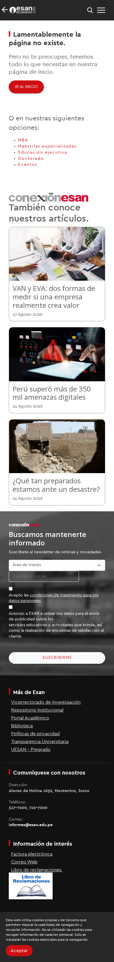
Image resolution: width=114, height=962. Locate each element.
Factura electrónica (31, 854)
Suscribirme (57, 658)
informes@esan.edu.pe (31, 825)
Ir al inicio (26, 87)
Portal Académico (30, 718)
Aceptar (19, 950)
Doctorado (31, 159)
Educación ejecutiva (42, 152)
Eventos (27, 165)
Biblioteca (22, 726)
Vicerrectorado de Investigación (46, 702)
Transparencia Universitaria (39, 741)
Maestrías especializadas (47, 146)
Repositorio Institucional (37, 710)
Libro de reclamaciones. (36, 870)
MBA (23, 140)
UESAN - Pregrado (31, 749)
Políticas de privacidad (35, 733)
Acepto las (54, 598)
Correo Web (24, 862)
